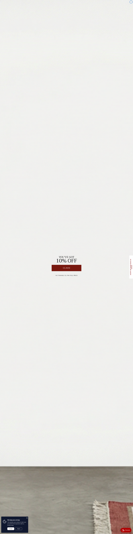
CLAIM (66, 268)
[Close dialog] (131, 2)
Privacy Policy (10, 525)
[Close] (27, 518)
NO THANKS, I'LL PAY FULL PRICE (66, 275)
